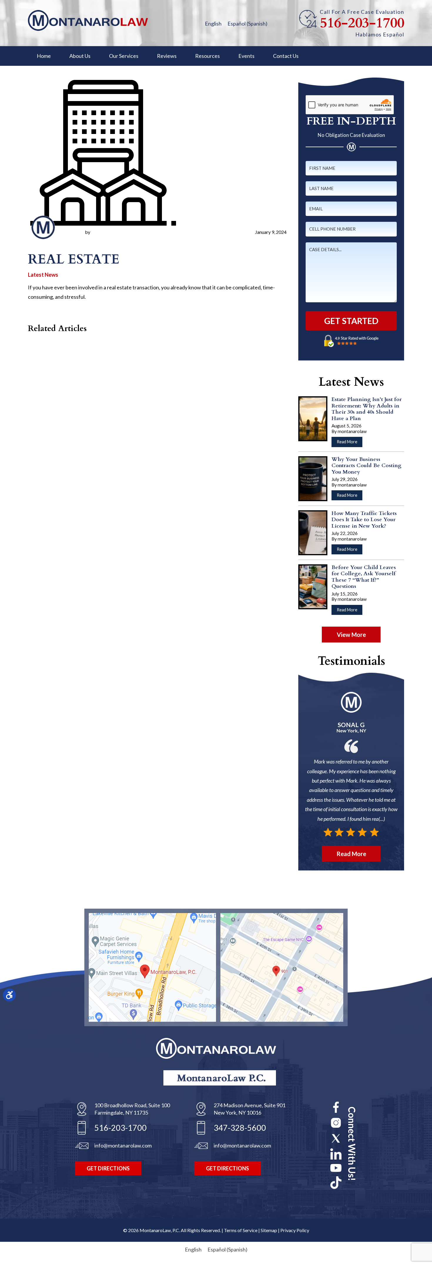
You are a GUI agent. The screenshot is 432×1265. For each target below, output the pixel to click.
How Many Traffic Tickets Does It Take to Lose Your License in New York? (364, 520)
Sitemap (269, 1230)
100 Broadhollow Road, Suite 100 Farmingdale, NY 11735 (132, 1109)
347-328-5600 (240, 1128)
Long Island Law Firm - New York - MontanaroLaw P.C (88, 20)
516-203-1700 (362, 23)
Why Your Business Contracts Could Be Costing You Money (366, 466)
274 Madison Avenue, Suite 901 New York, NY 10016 (249, 1109)
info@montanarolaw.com (123, 1145)
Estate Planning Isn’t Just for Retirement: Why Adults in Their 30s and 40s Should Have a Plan (366, 409)
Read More (349, 443)
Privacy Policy (294, 1230)
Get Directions (108, 1168)
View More (351, 634)
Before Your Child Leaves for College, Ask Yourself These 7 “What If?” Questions (363, 577)
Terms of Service (240, 1230)
